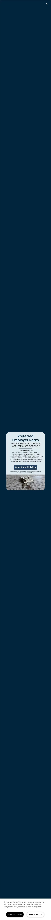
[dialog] (25, 460)
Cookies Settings (35, 914)
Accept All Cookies (15, 914)
